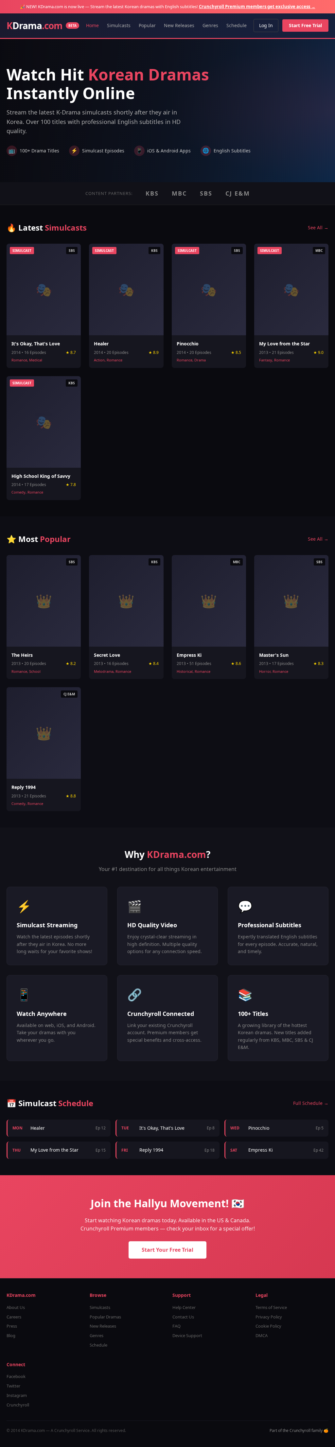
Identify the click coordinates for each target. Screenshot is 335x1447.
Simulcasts (119, 25)
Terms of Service (271, 1307)
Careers (14, 1317)
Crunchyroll (18, 1405)
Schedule (236, 25)
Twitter (13, 1386)
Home (92, 25)
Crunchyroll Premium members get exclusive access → (257, 6)
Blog (11, 1335)
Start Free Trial (305, 25)
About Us (16, 1307)
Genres (210, 25)
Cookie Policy (268, 1326)
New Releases (179, 25)
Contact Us (183, 1317)
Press (12, 1326)
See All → (318, 227)
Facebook (16, 1376)
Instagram (17, 1395)
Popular (147, 25)
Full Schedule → (310, 1103)
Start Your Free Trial (167, 1249)
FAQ (176, 1326)
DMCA (262, 1335)
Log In (266, 25)
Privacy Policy (269, 1317)
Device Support (187, 1335)
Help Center (184, 1307)
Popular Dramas (105, 1317)
